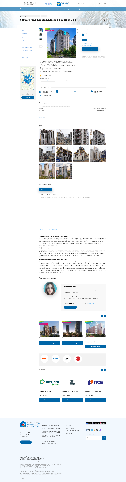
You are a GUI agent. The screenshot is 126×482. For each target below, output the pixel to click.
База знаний (69, 433)
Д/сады (66, 197)
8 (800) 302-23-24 (29, 3)
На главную (68, 423)
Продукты (55, 197)
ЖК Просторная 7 (65, 337)
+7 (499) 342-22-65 (26, 432)
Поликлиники (87, 197)
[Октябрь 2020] (47, 171)
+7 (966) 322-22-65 (26, 434)
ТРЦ (76, 197)
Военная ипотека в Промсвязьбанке (93, 391)
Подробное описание (49, 399)
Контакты (68, 435)
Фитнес (72, 197)
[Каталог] (21, 16)
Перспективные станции (45, 197)
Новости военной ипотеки (72, 430)
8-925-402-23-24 (69, 303)
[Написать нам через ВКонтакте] (46, 3)
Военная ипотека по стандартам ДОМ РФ (71, 391)
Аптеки (80, 197)
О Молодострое (69, 425)
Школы (61, 197)
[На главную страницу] (63, 3)
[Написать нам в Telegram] (51, 3)
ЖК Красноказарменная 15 (44, 337)
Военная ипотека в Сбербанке (45, 391)
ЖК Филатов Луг (88, 337)
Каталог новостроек (71, 428)
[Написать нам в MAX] (49, 3)
